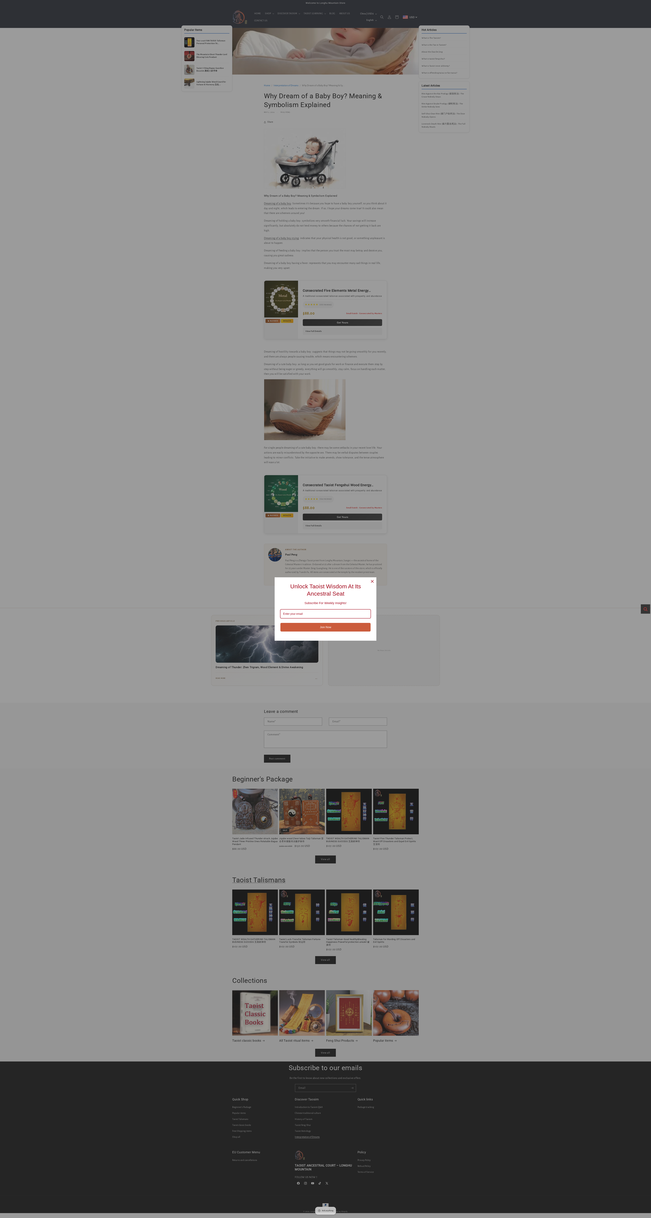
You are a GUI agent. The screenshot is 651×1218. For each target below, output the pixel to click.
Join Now (325, 627)
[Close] (372, 581)
